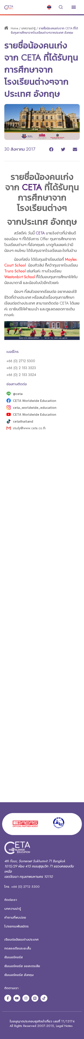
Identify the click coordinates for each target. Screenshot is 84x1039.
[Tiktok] (43, 998)
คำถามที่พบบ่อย (15, 917)
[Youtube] (16, 998)
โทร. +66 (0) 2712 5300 (22, 886)
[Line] (34, 998)
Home (14, 28)
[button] (73, 7)
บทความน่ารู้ (28, 28)
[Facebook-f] (7, 998)
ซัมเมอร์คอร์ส (13, 957)
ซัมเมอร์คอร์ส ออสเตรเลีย (22, 966)
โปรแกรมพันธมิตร (16, 926)
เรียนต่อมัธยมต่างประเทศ (21, 939)
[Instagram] (25, 998)
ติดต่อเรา (10, 899)
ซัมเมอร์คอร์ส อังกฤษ (19, 975)
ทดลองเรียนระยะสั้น (17, 948)
